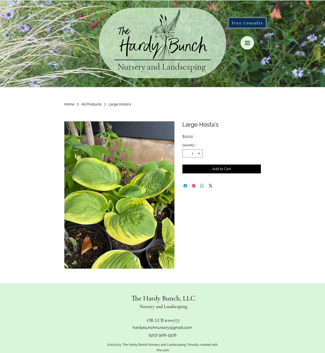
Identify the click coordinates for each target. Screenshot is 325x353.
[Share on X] (210, 185)
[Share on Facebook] (185, 185)
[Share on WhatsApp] (202, 185)
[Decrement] (186, 153)
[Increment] (199, 153)
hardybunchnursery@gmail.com (162, 327)
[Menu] (247, 43)
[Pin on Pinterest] (193, 185)
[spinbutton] (193, 153)
